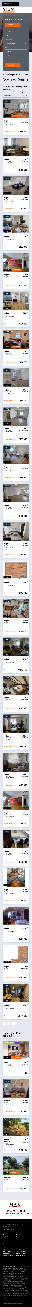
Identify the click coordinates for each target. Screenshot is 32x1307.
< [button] (4, 1024)
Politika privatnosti (9, 1213)
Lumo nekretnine (20, 1255)
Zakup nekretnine (21, 1253)
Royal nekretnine (7, 1237)
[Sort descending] (26, 95)
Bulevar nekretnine (21, 1237)
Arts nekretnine (7, 1251)
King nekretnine (7, 1249)
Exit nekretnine (20, 1245)
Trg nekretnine (20, 1249)
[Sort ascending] (23, 95)
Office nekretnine (7, 1239)
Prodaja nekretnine (8, 1255)
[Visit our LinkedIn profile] (21, 1211)
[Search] (17, 4)
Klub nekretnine (7, 1241)
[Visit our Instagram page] (11, 1211)
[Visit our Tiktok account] (24, 1211)
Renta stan (6, 1253)
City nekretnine (20, 1233)
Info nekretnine (20, 1235)
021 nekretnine (6, 1235)
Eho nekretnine (20, 1241)
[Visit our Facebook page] (8, 1211)
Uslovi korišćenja (23, 1213)
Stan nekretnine (7, 1245)
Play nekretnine (7, 1247)
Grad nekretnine (7, 1233)
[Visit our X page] (18, 1211)
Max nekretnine (20, 1247)
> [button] (15, 1024)
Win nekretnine (20, 1243)
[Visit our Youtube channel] (14, 1211)
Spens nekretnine (7, 1243)
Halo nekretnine (20, 1239)
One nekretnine (20, 1251)
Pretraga (10, 65)
